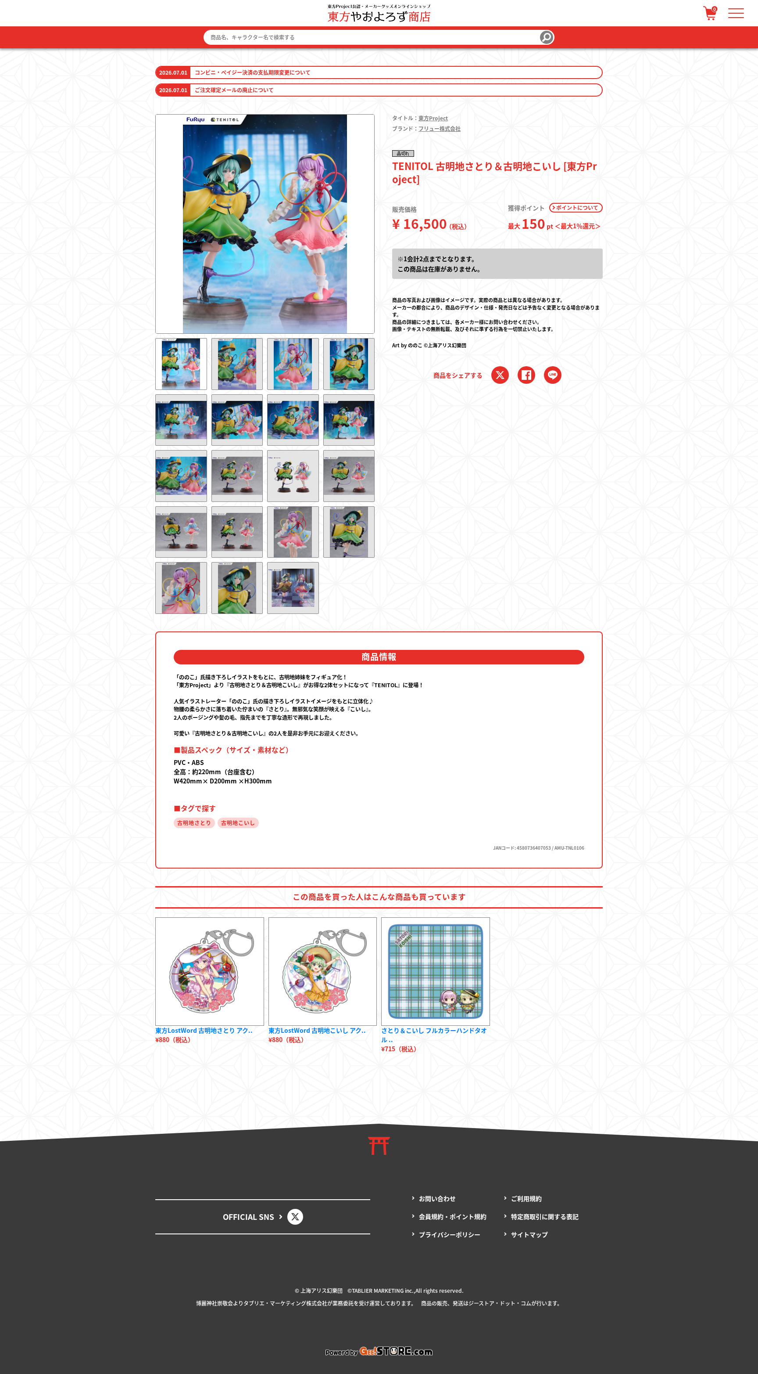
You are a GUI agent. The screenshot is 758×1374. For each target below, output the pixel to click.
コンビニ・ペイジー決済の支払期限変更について (253, 72)
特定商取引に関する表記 (545, 1216)
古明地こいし (238, 822)
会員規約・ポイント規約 (452, 1216)
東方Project (433, 118)
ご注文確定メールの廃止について (234, 90)
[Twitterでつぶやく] (500, 375)
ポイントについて (577, 207)
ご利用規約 (526, 1198)
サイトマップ (529, 1234)
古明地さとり (194, 822)
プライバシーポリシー (449, 1234)
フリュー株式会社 (439, 128)
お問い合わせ (437, 1198)
